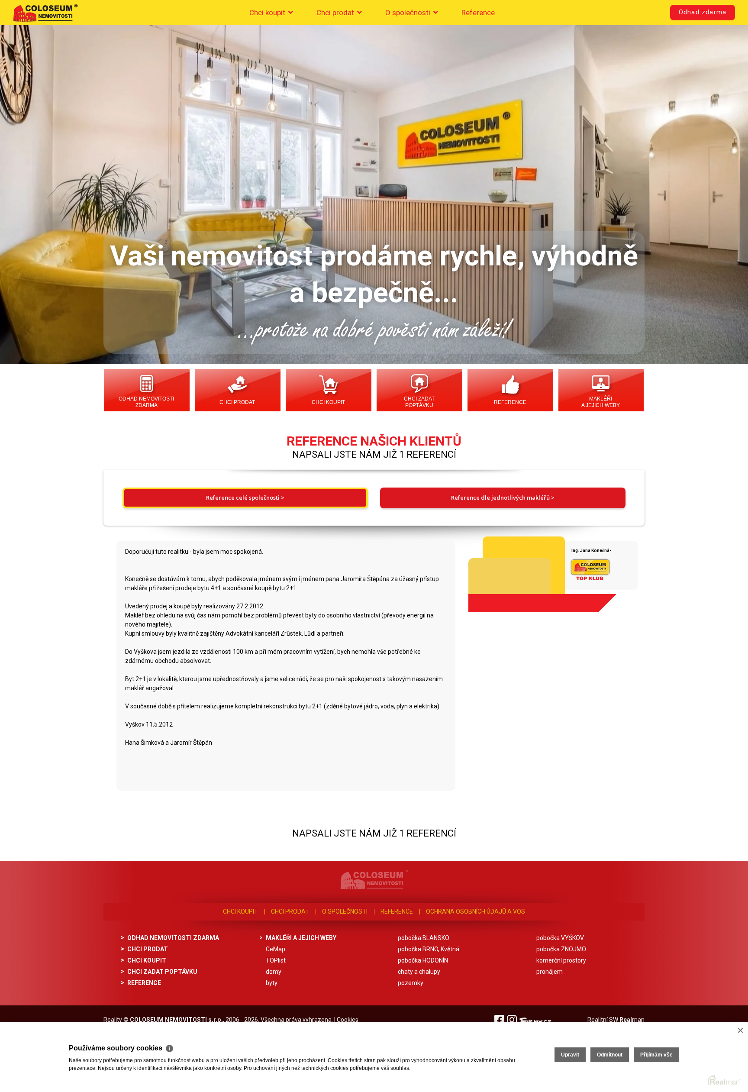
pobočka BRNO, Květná (428, 949)
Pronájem (549, 971)
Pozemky (410, 982)
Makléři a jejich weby (600, 402)
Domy (273, 971)
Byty (271, 982)
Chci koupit (268, 12)
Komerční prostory (561, 960)
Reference (478, 12)
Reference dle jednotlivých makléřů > (503, 497)
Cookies (347, 1019)
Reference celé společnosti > (245, 497)
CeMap (275, 949)
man (632, 1019)
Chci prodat (336, 12)
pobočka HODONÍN (423, 960)
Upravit (570, 1055)
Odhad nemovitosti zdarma (146, 402)
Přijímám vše (656, 1055)
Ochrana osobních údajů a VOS (475, 911)
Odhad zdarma (702, 12)
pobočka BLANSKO (423, 937)
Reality (112, 1019)
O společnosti (408, 12)
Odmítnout (609, 1055)
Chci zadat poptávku (419, 402)
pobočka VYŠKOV (560, 937)
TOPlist (276, 960)
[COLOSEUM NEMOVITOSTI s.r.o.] (45, 12)
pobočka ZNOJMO (561, 949)
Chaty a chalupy (419, 971)
